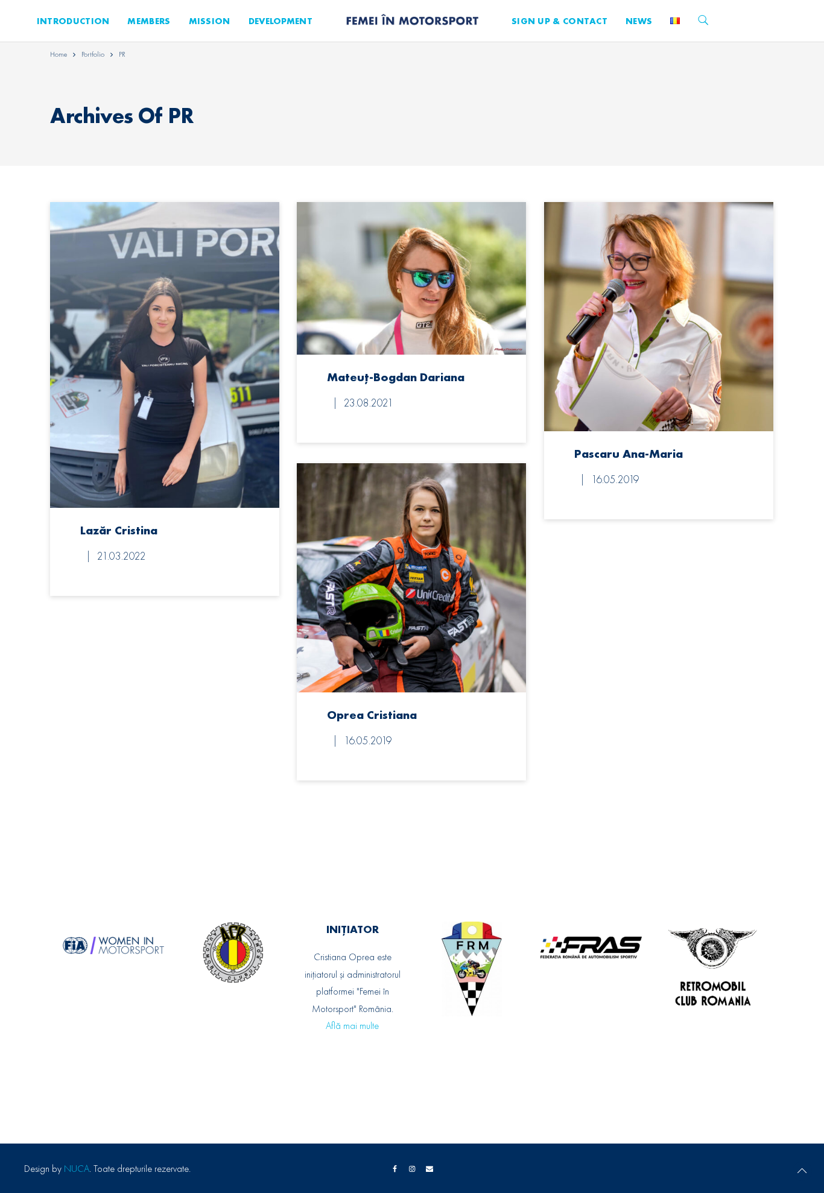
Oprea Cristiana (372, 715)
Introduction (73, 21)
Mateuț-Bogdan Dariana (395, 377)
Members (148, 21)
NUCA (76, 1168)
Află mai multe (352, 1025)
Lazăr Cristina (118, 530)
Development (280, 21)
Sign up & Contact (559, 21)
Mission (209, 21)
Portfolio (92, 54)
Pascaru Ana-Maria (628, 453)
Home (58, 54)
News (639, 21)
